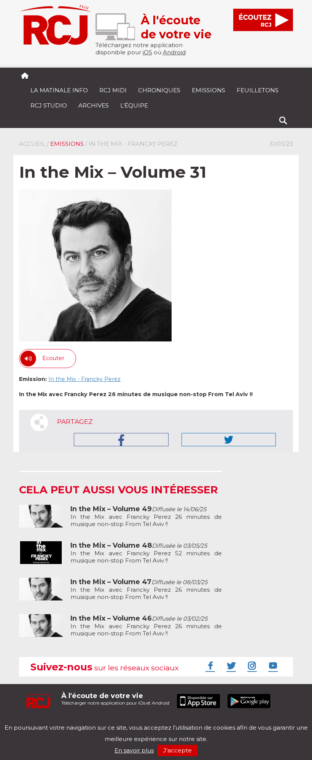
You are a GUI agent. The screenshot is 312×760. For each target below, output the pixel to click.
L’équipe (134, 105)
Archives (93, 105)
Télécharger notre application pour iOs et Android (115, 699)
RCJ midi (113, 90)
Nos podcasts (147, 721)
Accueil (32, 143)
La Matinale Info (59, 90)
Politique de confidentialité (97, 721)
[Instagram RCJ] (251, 665)
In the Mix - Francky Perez (84, 379)
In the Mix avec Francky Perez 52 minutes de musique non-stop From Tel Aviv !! (146, 553)
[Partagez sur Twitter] (228, 439)
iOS (147, 52)
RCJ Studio (48, 105)
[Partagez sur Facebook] (121, 439)
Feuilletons (258, 90)
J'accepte (177, 750)
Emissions (208, 90)
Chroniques (159, 90)
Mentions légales (42, 721)
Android (174, 52)
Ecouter (53, 358)
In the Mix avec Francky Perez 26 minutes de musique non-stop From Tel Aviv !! (146, 517)
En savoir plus (134, 750)
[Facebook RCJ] (209, 665)
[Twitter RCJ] (230, 665)
